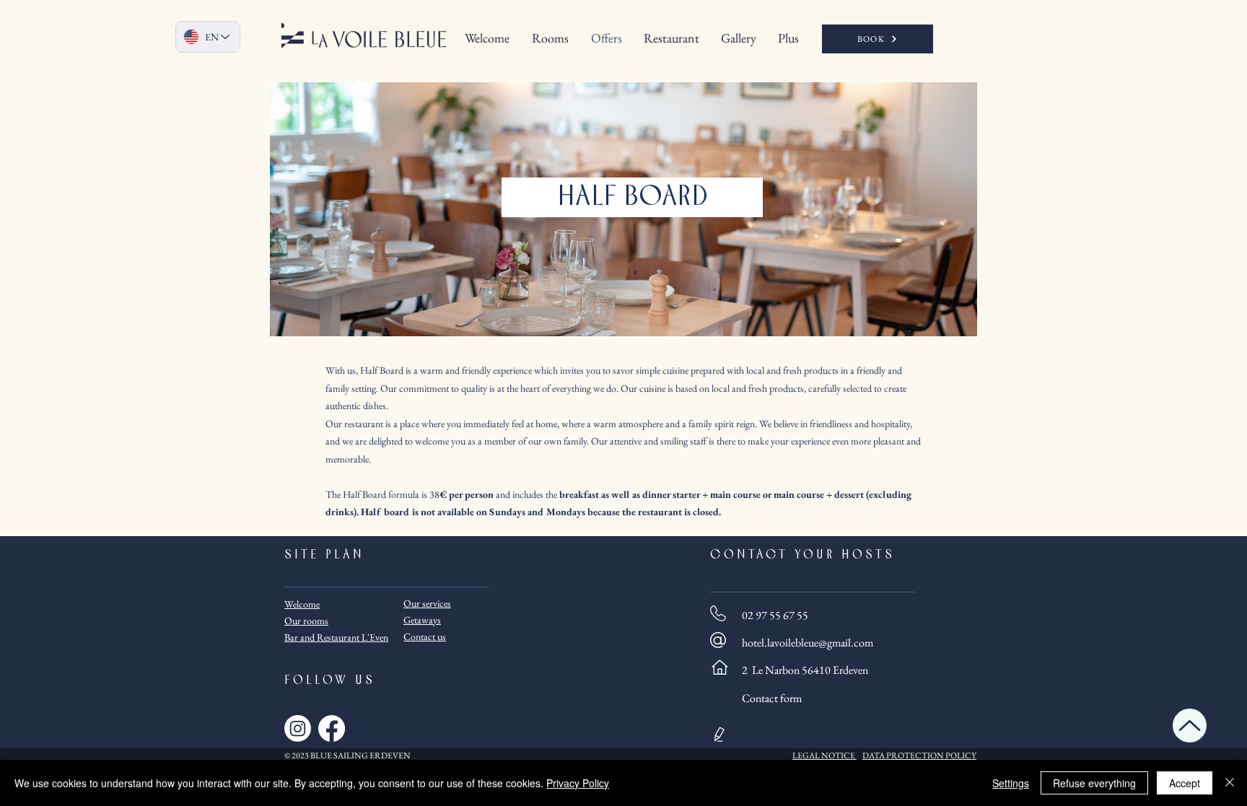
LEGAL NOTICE (823, 755)
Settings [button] (1010, 783)
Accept (1184, 783)
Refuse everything (1094, 783)
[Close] (1229, 782)
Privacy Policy (577, 783)
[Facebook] (331, 728)
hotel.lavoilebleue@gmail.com (807, 642)
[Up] (1190, 726)
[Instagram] (297, 728)
